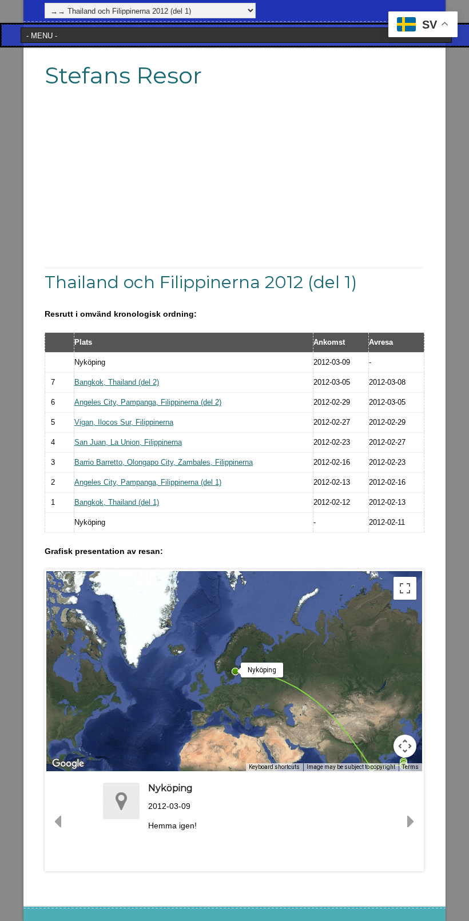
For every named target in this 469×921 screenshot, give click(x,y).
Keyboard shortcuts (274, 767)
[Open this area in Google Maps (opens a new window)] (68, 763)
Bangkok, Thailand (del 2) (116, 382)
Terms (410, 767)
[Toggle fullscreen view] (405, 588)
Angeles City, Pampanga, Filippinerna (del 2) (147, 402)
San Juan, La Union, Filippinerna (128, 442)
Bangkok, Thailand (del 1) (116, 502)
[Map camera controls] (405, 746)
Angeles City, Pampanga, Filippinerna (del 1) (147, 482)
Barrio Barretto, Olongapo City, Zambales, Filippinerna (163, 462)
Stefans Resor (123, 75)
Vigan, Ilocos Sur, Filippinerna (123, 422)
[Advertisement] (234, 187)
